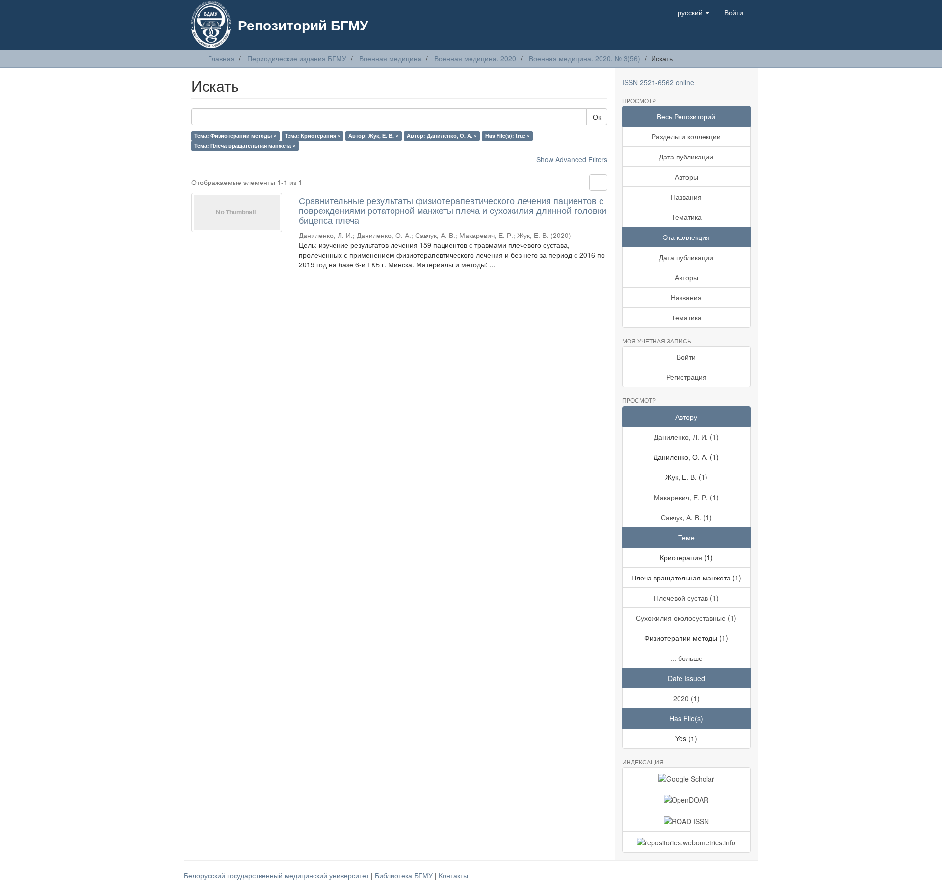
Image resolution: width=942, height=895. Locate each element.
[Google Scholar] (686, 778)
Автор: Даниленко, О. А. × (442, 135)
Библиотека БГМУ (405, 875)
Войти (686, 357)
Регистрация (686, 377)
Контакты (453, 875)
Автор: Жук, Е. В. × (373, 135)
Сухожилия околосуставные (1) (686, 618)
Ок (597, 117)
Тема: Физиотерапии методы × (235, 135)
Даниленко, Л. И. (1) (686, 437)
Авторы (686, 177)
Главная (221, 58)
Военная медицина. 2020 (475, 58)
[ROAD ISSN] (686, 820)
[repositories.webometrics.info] (686, 842)
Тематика (686, 217)
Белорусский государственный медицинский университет (277, 875)
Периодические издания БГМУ (296, 58)
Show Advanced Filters (571, 159)
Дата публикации (686, 156)
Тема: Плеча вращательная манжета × (244, 145)
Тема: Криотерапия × (312, 135)
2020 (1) (686, 698)
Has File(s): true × (507, 135)
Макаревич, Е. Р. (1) (686, 497)
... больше (686, 658)
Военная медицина (390, 58)
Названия (686, 197)
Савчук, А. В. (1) (686, 517)
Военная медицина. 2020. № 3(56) (584, 58)
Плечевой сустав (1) (686, 598)
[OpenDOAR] (686, 799)
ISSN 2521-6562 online (658, 82)
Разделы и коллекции (686, 136)
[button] (693, 12)
